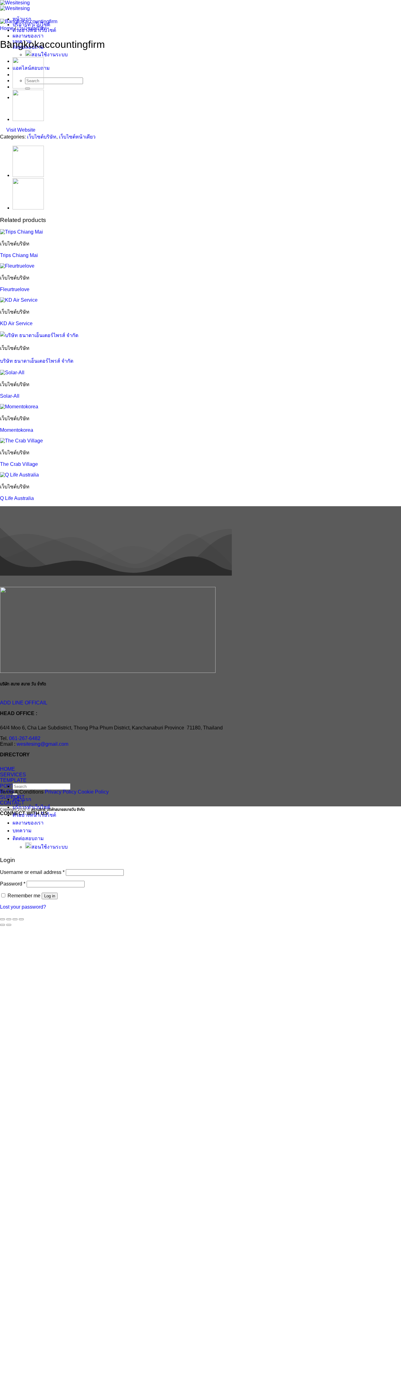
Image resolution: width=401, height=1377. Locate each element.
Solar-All (9, 396)
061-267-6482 (24, 738)
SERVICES (13, 774)
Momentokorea (16, 430)
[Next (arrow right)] (8, 925)
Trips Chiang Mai (19, 255)
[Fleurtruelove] (17, 266)
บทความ (22, 830)
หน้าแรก (22, 799)
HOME (7, 769)
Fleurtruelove (14, 289)
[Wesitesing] (15, 5)
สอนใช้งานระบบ (49, 54)
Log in (49, 896)
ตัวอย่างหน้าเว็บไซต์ (34, 815)
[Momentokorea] (19, 406)
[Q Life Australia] (19, 474)
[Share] (15, 919)
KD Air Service (16, 323)
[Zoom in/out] (2, 919)
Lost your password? (23, 907)
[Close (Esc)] (21, 919)
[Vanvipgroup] (28, 119)
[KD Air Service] (19, 300)
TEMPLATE (13, 780)
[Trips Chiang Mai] (21, 232)
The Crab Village (19, 464)
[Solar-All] (12, 372)
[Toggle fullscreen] (8, 919)
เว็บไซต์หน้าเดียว (77, 136)
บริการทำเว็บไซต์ (31, 807)
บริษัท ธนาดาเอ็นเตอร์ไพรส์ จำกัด (36, 361)
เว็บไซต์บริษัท (32, 28)
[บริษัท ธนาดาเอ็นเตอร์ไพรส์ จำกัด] (39, 335)
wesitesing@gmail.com (42, 744)
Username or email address (32, 872)
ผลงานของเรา (28, 35)
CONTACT (12, 802)
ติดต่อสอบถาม (28, 838)
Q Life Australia (17, 498)
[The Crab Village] (21, 440)
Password (12, 883)
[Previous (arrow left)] (2, 925)
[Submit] (15, 794)
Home (6, 28)
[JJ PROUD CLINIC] (28, 86)
